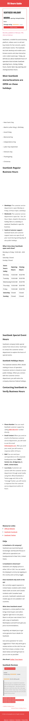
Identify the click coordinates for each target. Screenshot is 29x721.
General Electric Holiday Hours (18, 708)
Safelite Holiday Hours (8, 706)
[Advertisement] (14, 105)
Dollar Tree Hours (16, 659)
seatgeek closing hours (9, 698)
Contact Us (11, 720)
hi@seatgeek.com (10, 446)
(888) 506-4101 (13, 430)
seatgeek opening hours (9, 702)
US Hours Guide (14, 3)
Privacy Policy (25, 720)
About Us (6, 720)
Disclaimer (18, 720)
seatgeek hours (19, 700)
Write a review (13, 27)
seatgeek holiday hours (9, 700)
